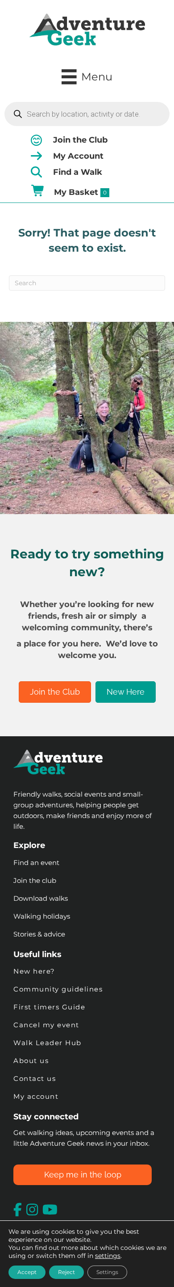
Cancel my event (46, 1025)
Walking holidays (41, 916)
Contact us (34, 1078)
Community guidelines (58, 989)
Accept (27, 1272)
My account (35, 1096)
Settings (107, 1272)
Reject (66, 1272)
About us (31, 1060)
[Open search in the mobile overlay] (87, 114)
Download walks (40, 898)
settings (107, 1256)
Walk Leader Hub (48, 1042)
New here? (34, 971)
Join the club (34, 880)
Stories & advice (39, 934)
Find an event (36, 862)
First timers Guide (49, 1007)
